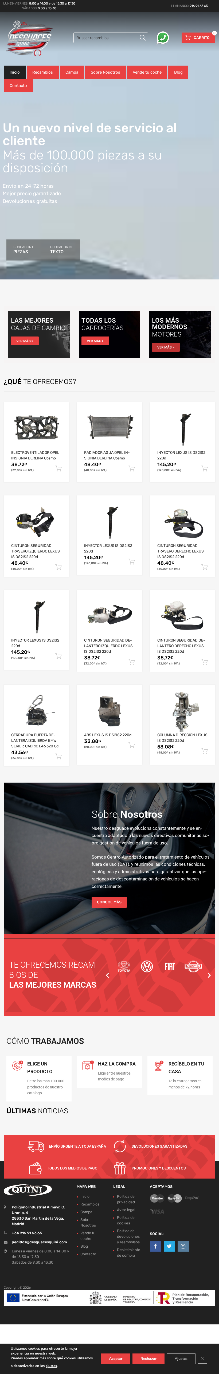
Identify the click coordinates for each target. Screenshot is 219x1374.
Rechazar (148, 1358)
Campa (71, 72)
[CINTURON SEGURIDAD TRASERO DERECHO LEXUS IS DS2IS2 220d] (182, 523)
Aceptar (115, 1358)
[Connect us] (155, 1246)
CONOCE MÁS (109, 902)
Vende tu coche (147, 72)
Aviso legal (126, 1210)
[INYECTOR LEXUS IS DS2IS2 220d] (182, 430)
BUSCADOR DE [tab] (24, 250)
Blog (178, 72)
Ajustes (181, 1358)
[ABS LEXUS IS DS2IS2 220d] (109, 712)
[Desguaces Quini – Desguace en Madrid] (26, 38)
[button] (107, 975)
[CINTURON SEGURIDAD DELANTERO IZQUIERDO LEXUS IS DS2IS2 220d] (109, 617)
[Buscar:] (110, 37)
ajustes (51, 1366)
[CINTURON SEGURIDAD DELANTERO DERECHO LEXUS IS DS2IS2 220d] (182, 617)
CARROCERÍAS (102, 328)
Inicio (15, 72)
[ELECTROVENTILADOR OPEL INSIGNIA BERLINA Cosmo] (36, 430)
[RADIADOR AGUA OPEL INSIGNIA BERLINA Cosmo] (109, 430)
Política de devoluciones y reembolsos (128, 1236)
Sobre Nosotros (105, 72)
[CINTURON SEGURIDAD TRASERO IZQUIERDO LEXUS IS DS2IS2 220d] (36, 523)
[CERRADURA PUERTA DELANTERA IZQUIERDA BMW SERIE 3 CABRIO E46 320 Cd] (36, 712)
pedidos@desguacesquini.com (39, 1242)
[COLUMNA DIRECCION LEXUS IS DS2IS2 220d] (182, 712)
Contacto (18, 85)
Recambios (42, 72)
